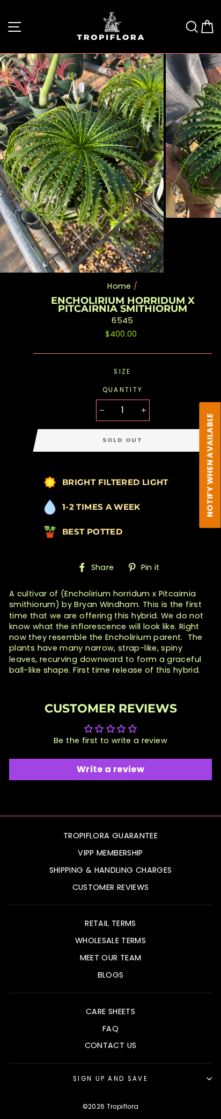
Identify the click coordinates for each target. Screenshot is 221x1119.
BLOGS (111, 975)
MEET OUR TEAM (111, 957)
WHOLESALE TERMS (110, 940)
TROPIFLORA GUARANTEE (110, 835)
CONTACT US (111, 1045)
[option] (83, 163)
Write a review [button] (110, 769)
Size (122, 371)
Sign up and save (110, 1078)
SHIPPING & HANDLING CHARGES (110, 870)
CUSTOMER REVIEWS (110, 887)
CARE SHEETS (110, 1011)
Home (119, 286)
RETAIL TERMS (110, 923)
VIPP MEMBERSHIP (110, 852)
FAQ (110, 1028)
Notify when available (210, 465)
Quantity (122, 390)
